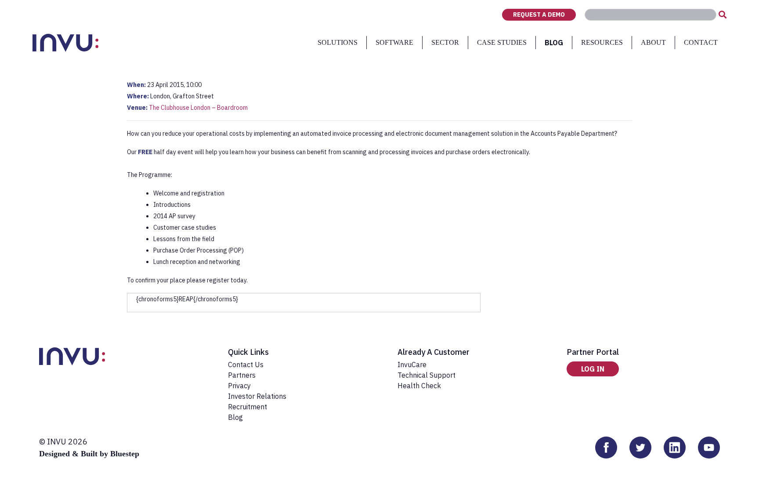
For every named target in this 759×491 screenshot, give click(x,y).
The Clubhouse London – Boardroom (198, 108)
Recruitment (247, 406)
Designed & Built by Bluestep (89, 453)
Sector (445, 42)
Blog (554, 42)
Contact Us (246, 364)
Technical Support (426, 375)
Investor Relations (257, 396)
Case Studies (502, 42)
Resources (602, 42)
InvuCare (412, 364)
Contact (701, 42)
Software (394, 42)
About (653, 42)
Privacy (239, 385)
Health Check (419, 385)
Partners (242, 375)
